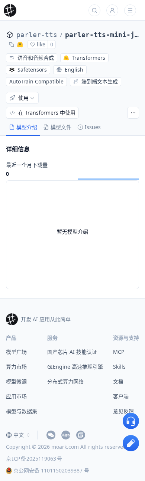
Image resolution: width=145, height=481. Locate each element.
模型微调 (16, 381)
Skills (119, 366)
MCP (118, 351)
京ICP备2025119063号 (34, 458)
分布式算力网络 (65, 381)
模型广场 (16, 351)
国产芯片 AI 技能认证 (72, 351)
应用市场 (16, 396)
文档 (118, 381)
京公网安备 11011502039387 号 (51, 470)
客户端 (121, 396)
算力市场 (16, 366)
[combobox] (18, 435)
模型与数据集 (21, 411)
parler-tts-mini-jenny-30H (102, 35)
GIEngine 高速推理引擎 (75, 366)
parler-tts (36, 35)
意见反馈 (123, 411)
